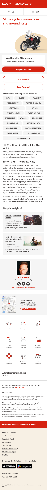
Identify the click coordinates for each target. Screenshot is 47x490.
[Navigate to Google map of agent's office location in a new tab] (28, 284)
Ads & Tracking (7, 436)
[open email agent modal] (23, 284)
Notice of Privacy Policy (10, 448)
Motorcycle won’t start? (13, 216)
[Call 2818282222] (19, 284)
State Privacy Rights (9, 452)
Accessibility (6, 442)
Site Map (5, 455)
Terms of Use (6, 445)
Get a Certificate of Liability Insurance (23, 287)
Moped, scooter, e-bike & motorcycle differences (13, 239)
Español (5, 4)
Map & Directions (29, 309)
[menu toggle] (43, 4)
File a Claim (23, 79)
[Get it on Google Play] (24, 466)
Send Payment (23, 87)
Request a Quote (23, 69)
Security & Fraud (8, 439)
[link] (23, 4)
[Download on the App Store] (9, 466)
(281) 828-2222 (19, 387)
